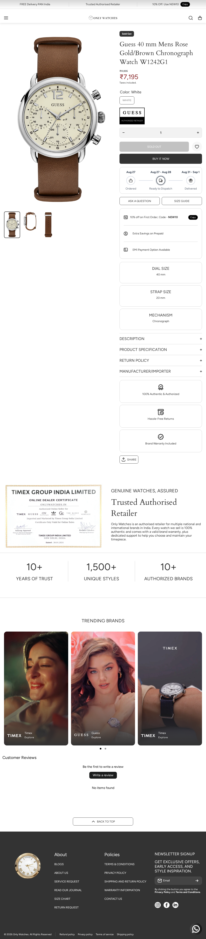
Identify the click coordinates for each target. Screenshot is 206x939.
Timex (28, 733)
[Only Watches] (103, 18)
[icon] (120, 638)
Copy (185, 4)
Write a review (103, 775)
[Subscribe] (197, 881)
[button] (200, 18)
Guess (96, 733)
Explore (29, 737)
